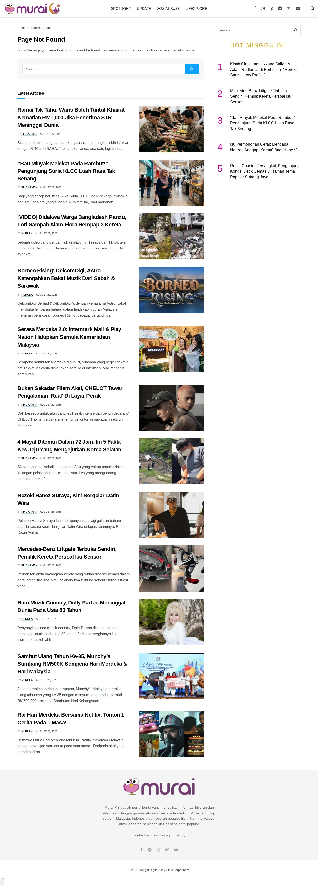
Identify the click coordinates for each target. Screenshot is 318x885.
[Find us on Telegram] (280, 8)
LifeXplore (196, 8)
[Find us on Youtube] (298, 8)
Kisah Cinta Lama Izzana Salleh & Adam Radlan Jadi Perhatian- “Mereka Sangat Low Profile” (264, 69)
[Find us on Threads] (271, 9)
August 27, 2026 (50, 133)
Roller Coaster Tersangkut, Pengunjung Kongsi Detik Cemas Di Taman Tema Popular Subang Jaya (265, 171)
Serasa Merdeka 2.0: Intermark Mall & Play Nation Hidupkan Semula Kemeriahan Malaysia (69, 337)
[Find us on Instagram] (263, 8)
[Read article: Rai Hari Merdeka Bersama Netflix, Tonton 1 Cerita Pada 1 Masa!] (171, 734)
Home (21, 28)
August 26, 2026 (50, 458)
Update (144, 8)
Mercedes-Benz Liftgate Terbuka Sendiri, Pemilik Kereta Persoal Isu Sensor (260, 96)
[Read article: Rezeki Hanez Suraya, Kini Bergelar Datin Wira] (171, 515)
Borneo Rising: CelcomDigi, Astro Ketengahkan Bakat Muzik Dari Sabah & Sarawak (66, 278)
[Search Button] (312, 8)
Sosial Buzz (168, 8)
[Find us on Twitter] (289, 8)
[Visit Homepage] (33, 8)
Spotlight (121, 8)
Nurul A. (27, 233)
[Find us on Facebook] (255, 8)
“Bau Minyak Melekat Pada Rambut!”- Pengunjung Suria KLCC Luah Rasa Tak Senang (66, 171)
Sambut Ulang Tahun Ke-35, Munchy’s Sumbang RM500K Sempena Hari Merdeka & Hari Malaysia (72, 664)
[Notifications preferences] (2, 881)
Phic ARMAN (29, 133)
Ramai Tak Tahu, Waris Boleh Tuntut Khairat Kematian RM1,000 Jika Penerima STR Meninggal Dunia (71, 117)
